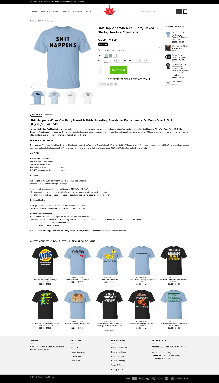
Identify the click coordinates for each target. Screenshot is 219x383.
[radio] (106, 55)
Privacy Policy (117, 370)
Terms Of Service (118, 365)
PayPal (42, 181)
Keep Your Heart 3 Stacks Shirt (77, 280)
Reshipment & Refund (120, 356)
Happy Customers (78, 352)
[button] (185, 11)
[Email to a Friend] (108, 84)
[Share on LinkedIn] (116, 84)
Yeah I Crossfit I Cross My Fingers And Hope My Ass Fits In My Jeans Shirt (109, 326)
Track (88, 11)
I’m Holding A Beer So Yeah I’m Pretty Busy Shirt (173, 281)
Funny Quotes (45, 21)
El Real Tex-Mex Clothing (45, 377)
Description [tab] (37, 114)
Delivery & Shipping (119, 347)
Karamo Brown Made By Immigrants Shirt (142, 281)
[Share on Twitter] (104, 84)
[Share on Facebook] (100, 84)
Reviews (77, 11)
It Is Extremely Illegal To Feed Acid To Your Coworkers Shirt (45, 325)
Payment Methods (118, 352)
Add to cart (118, 70)
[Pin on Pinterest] (112, 84)
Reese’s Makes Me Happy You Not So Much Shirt (141, 325)
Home (33, 21)
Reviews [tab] (48, 114)
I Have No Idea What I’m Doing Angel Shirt (77, 325)
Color (100, 55)
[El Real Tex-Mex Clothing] (109, 10)
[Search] (179, 11)
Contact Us (75, 361)
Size (99, 60)
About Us (74, 347)
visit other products (118, 231)
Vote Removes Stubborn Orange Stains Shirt (45, 281)
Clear (160, 47)
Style (99, 50)
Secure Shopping (118, 361)
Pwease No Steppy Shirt (109, 280)
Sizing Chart (76, 356)
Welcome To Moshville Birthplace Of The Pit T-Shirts (174, 325)
